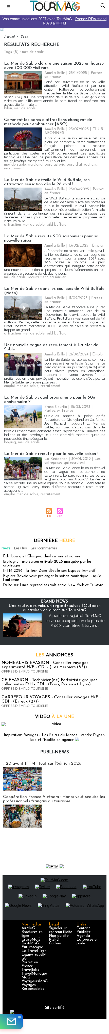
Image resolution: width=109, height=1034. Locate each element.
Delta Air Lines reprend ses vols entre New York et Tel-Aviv (53, 585)
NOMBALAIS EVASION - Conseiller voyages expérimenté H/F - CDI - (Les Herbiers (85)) (45, 665)
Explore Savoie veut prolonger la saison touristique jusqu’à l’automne (52, 578)
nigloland (35, 165)
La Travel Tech (34, 951)
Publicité (84, 932)
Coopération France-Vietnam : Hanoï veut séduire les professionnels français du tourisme (54, 799)
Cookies (55, 943)
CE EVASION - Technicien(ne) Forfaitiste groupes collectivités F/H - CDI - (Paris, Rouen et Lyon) (49, 682)
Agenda (83, 936)
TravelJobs (30, 970)
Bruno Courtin (55, 407)
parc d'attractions (82, 165)
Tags (24, 36)
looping (10, 442)
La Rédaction (55, 459)
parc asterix (55, 165)
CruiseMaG (31, 940)
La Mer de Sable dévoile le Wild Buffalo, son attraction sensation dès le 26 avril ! (47, 182)
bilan (8, 108)
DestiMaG (30, 943)
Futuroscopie (32, 947)
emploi (9, 386)
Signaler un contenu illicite (60, 930)
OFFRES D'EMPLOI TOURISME (25, 671)
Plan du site (59, 936)
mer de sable (25, 108)
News (6, 548)
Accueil (9, 36)
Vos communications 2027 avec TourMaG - (54, 21)
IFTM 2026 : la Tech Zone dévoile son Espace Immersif (49, 571)
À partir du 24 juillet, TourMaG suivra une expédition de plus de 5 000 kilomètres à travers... (75, 620)
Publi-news (54, 752)
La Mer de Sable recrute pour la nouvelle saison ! (51, 454)
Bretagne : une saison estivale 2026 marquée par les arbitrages (47, 563)
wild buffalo (56, 225)
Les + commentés (44, 548)
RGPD (54, 940)
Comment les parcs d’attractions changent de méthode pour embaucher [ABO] (48, 122)
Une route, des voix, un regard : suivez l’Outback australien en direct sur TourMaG (55, 608)
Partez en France (30, 964)
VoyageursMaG (35, 981)
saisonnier (58, 277)
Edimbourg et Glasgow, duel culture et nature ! (42, 556)
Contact (83, 928)
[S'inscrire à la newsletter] (11, 1021)
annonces (54, 655)
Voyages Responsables (33, 987)
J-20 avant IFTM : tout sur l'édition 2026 (42, 763)
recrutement (14, 168)
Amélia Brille (54, 73)
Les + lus (20, 548)
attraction (12, 225)
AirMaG (28, 928)
